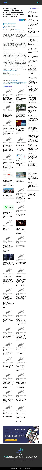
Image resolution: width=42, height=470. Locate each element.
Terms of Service (12, 460)
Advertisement (26, 460)
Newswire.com (17, 29)
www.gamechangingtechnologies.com (10, 70)
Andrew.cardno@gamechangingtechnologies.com (12, 74)
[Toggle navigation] (38, 2)
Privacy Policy (19, 460)
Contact (31, 460)
